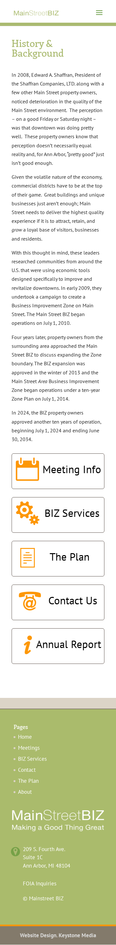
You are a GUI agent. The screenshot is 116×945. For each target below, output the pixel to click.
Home (25, 736)
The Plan (28, 780)
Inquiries (39, 883)
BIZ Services (32, 758)
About (25, 791)
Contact (27, 769)
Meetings (29, 747)
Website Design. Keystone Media (58, 935)
